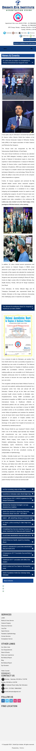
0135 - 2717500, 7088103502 (13, 688)
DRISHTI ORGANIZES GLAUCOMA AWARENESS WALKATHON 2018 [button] (17, 548)
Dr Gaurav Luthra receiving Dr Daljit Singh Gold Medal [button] (17, 523)
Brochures (32, 32)
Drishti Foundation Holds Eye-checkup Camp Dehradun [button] (16, 574)
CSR (33, 35)
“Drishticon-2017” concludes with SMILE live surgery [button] (16, 561)
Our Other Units (5, 647)
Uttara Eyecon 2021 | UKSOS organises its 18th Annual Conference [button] (17, 499)
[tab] (18, 62)
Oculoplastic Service (6, 639)
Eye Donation (5, 665)
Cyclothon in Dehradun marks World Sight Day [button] (17, 494)
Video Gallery (24, 32)
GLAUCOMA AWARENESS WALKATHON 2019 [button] (17, 535)
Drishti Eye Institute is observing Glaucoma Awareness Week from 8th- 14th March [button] (16, 512)
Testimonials (9, 32)
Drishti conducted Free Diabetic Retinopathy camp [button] (16, 567)
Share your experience (7, 655)
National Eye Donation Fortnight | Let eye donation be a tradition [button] (15, 506)
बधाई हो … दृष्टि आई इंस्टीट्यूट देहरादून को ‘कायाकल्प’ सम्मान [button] (18, 518)
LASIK (3, 618)
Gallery (16, 32)
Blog (2, 660)
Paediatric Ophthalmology (8, 633)
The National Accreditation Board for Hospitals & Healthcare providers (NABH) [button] (18, 307)
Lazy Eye (3, 628)
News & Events (5, 652)
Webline (22, 748)
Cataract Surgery (6, 623)
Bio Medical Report (6, 657)
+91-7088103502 (32, 23)
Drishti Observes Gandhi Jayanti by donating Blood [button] (16, 541)
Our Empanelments (6, 649)
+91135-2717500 (22, 23)
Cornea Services (5, 636)
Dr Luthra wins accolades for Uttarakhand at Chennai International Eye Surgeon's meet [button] (16, 62)
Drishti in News (25, 35)
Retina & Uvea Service (7, 620)
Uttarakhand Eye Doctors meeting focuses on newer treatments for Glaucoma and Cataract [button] (17, 530)
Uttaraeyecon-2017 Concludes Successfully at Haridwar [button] (17, 554)
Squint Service (5, 631)
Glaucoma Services (6, 625)
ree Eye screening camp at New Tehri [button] (14, 489)
